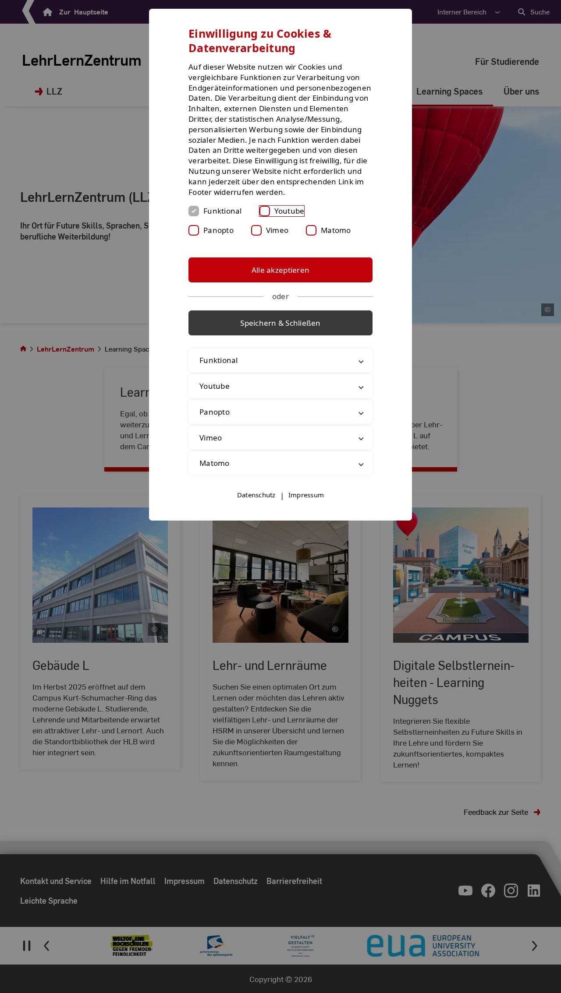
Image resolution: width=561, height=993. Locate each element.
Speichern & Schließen (280, 323)
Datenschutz (256, 494)
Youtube (289, 211)
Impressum (306, 494)
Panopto (218, 230)
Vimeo (277, 230)
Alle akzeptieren (280, 270)
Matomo (336, 230)
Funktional (222, 211)
